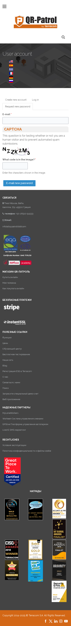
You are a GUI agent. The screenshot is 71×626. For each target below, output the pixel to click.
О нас (5, 377)
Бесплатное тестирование (16, 354)
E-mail (7, 114)
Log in (35, 99)
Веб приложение (11, 399)
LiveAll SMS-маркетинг (14, 430)
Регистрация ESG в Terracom (17, 371)
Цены (5, 343)
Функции (7, 337)
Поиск (5, 388)
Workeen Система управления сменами (22, 418)
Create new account (15, 99)
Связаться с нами (11, 382)
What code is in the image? (19, 159)
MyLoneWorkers (10, 413)
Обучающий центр (12, 349)
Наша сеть (7, 360)
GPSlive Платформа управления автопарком (25, 424)
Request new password (19, 107)
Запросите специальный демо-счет (20, 393)
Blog (4, 365)
